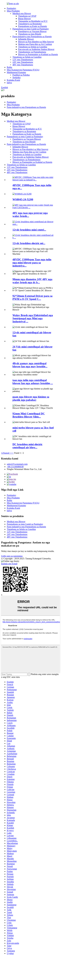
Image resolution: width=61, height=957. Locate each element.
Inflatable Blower (26, 39)
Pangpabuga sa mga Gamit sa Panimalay (30, 29)
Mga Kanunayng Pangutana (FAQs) (23, 70)
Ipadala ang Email (9, 563)
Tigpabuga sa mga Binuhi (29, 34)
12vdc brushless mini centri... (29, 229)
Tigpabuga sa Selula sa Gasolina (32, 47)
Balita (9, 67)
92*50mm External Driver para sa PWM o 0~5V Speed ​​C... (32, 297)
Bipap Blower (24, 18)
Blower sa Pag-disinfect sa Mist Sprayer (36, 41)
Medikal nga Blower (21, 13)
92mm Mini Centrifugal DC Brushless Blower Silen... (28, 415)
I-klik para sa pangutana (12, 556)
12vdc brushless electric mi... (28, 243)
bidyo (9, 82)
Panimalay (11, 8)
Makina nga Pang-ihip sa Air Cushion (35, 44)
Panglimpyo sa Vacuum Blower (32, 31)
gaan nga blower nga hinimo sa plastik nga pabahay (30, 398)
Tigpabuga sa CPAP (27, 16)
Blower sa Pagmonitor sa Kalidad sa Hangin (38, 54)
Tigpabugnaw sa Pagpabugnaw (32, 52)
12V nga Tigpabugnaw (22, 59)
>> (12, 453)
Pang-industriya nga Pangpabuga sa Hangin (32, 36)
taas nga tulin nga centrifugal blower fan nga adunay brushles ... (32, 382)
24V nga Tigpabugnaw (22, 62)
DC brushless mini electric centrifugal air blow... (27, 446)
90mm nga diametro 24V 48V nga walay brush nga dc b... (32, 281)
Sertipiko (16, 77)
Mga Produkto (13, 11)
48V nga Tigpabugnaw (22, 64)
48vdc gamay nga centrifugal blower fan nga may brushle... (29, 365)
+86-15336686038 (15, 466)
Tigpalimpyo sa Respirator (30, 23)
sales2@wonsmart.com (17, 464)
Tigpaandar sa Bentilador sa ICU (33, 21)
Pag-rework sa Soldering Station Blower (36, 49)
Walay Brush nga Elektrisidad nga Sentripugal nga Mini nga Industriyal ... (32, 318)
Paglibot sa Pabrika (21, 75)
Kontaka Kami (13, 80)
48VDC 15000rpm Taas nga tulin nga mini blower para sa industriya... (31, 262)
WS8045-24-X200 (22, 199)
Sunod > (7, 453)
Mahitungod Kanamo (16, 72)
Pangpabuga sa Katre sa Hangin (32, 26)
